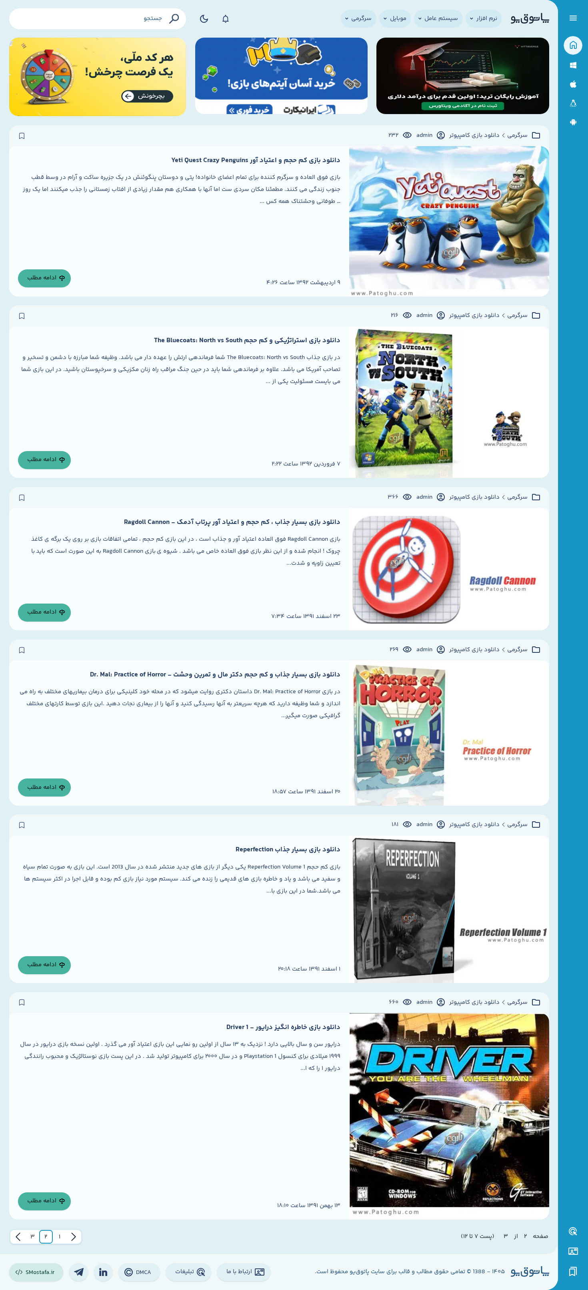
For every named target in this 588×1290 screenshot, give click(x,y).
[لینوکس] (573, 103)
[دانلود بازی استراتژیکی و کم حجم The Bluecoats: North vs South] (449, 402)
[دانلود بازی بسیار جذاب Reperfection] (449, 909)
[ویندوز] (573, 65)
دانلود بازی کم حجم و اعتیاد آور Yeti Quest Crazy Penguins (255, 160)
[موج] (462, 77)
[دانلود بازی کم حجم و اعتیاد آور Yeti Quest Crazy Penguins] (449, 221)
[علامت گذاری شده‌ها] (573, 1271)
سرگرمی (517, 135)
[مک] (573, 84)
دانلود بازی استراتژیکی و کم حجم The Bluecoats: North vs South (247, 340)
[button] (59, 1237)
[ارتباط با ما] (573, 1251)
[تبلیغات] (573, 1231)
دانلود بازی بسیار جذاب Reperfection (288, 850)
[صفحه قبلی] (73, 1237)
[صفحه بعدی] (18, 1237)
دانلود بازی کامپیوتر (474, 135)
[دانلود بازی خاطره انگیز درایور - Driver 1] (449, 1116)
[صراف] (97, 77)
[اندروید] (573, 122)
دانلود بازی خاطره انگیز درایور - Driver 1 (283, 1027)
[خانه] (573, 45)
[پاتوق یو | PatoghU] (530, 18)
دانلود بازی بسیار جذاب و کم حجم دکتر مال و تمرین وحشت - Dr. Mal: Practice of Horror (215, 675)
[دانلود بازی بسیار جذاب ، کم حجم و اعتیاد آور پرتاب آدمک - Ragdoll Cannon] (449, 569)
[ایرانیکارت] (281, 77)
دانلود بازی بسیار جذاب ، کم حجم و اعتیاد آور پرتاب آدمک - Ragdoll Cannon (232, 522)
